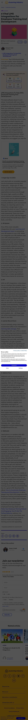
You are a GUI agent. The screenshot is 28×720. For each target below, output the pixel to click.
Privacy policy (16, 350)
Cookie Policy (24, 350)
